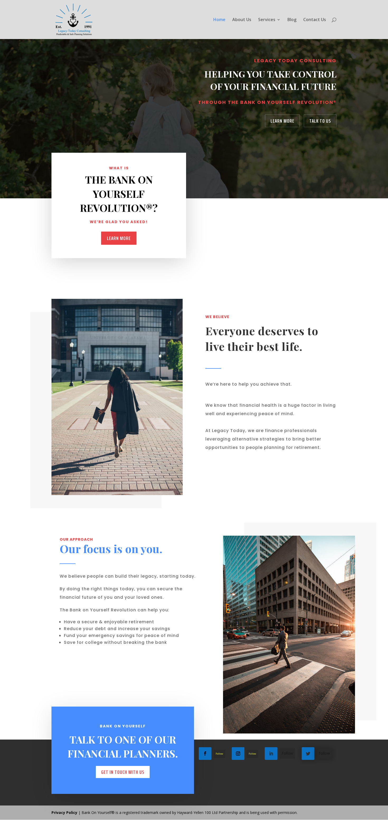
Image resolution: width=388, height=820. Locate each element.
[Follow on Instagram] (238, 753)
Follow (219, 753)
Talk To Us (320, 121)
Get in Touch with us (122, 772)
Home (219, 20)
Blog (291, 20)
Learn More (282, 121)
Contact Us (314, 20)
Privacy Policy (64, 812)
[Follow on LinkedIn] (271, 753)
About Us (241, 20)
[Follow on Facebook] (205, 753)
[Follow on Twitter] (308, 753)
